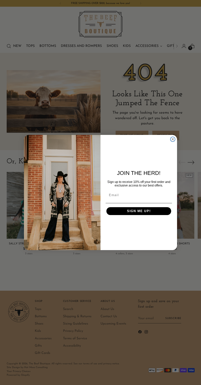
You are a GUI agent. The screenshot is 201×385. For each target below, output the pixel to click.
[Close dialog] (172, 139)
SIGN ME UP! (139, 211)
